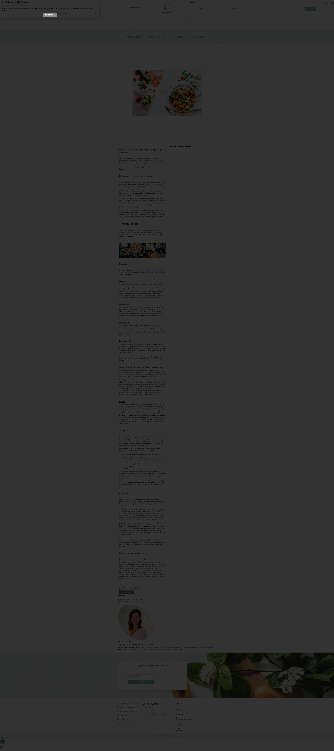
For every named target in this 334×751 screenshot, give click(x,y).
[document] (167, 375)
